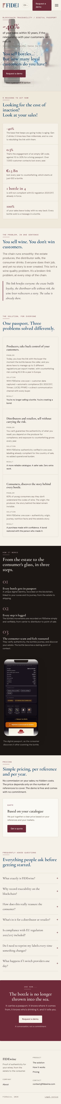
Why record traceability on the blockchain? (21, 891)
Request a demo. (30, 1019)
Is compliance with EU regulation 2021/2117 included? (23, 932)
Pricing (36, 1072)
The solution (38, 1062)
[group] (21, 697)
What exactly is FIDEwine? (19, 878)
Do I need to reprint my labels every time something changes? (27, 948)
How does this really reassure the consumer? (22, 906)
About (6, 1084)
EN (25, 5)
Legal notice (51, 1097)
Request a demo (41, 5)
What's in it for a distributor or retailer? (26, 919)
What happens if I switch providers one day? (26, 963)
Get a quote (17, 828)
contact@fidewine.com (44, 1084)
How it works (39, 1067)
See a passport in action (18, 82)
